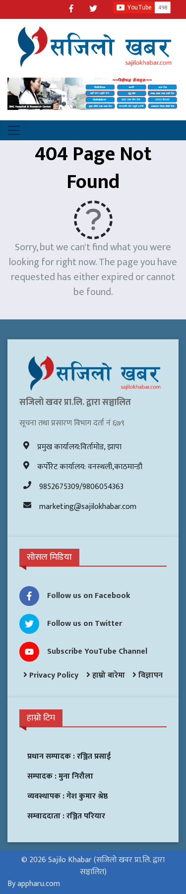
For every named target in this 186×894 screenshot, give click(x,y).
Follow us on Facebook (88, 595)
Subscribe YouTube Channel (97, 651)
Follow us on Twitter (84, 623)
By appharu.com (33, 884)
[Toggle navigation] (14, 130)
